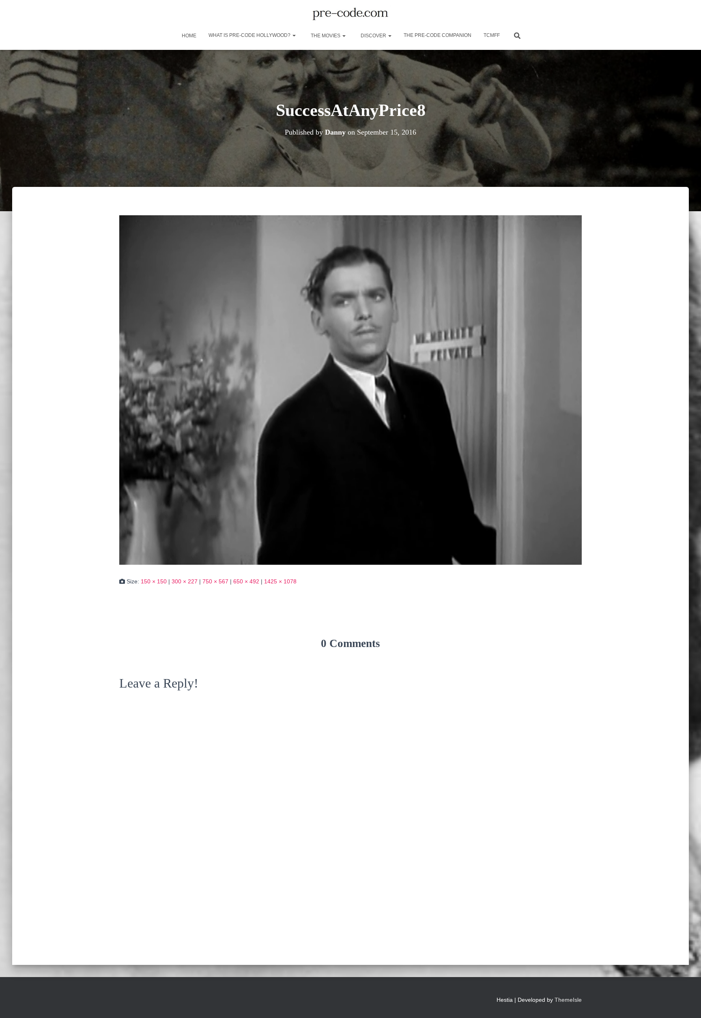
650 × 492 (246, 581)
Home (188, 36)
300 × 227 (185, 581)
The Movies (326, 36)
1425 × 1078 (280, 581)
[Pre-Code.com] (350, 14)
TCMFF (492, 35)
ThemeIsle (568, 1000)
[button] (294, 35)
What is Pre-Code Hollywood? (250, 35)
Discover (373, 36)
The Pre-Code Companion (437, 35)
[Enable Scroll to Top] (685, 1002)
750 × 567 (215, 581)
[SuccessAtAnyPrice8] (350, 389)
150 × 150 (154, 581)
